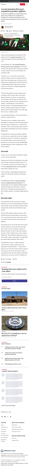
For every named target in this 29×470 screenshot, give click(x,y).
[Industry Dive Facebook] (5, 416)
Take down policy (19, 463)
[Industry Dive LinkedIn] (2, 416)
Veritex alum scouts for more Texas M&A (14, 309)
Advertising (14, 425)
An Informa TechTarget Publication (14, 1)
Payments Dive (15, 440)
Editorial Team (4, 427)
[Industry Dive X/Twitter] (7, 416)
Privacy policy (4, 463)
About (2, 425)
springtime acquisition (15, 57)
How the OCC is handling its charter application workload (14, 334)
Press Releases (4, 437)
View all (3, 405)
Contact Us (3, 429)
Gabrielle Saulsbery (9, 26)
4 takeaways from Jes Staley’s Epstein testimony (13, 353)
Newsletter (3, 431)
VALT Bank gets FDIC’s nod (13, 364)
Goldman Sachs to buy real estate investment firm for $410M (15, 347)
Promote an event (16, 431)
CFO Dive (14, 438)
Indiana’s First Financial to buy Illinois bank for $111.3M (14, 359)
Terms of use (11, 463)
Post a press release (10, 405)
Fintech (9, 262)
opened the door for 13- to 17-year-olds (15, 166)
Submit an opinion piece (17, 429)
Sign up (22, 4)
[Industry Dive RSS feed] (10, 416)
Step (16, 172)
